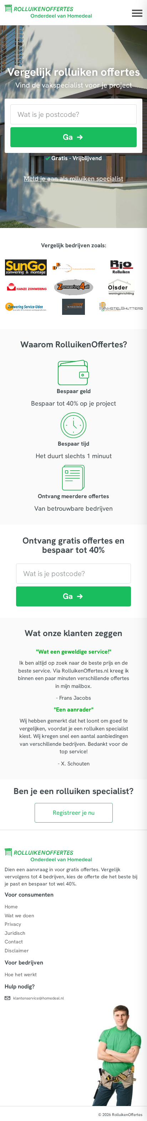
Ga (68, 137)
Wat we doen (19, 915)
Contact (14, 941)
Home (11, 906)
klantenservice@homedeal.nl (38, 998)
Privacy (13, 924)
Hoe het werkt (21, 974)
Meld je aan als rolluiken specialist (73, 178)
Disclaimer (17, 950)
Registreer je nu (74, 813)
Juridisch (15, 933)
